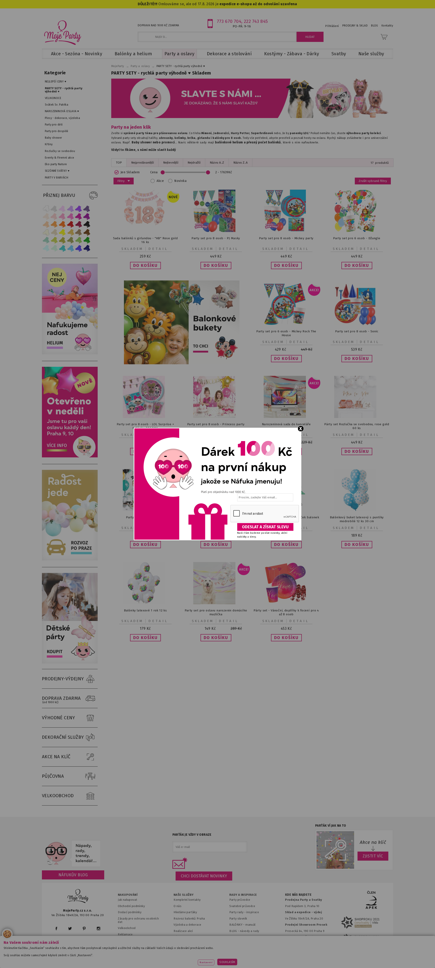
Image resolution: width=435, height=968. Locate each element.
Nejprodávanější (142, 162)
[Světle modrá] (70, 248)
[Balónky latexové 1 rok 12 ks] (145, 603)
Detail (158, 249)
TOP (119, 162)
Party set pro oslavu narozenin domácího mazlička (216, 612)
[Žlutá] (62, 232)
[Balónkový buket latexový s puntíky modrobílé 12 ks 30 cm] (356, 510)
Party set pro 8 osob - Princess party (215, 424)
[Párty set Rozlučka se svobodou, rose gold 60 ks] (356, 417)
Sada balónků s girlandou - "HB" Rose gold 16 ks (145, 240)
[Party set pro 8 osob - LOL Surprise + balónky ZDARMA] (145, 417)
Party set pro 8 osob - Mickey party (286, 238)
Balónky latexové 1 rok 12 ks (145, 610)
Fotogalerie (237, 937)
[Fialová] (70, 208)
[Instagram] (98, 928)
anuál (252, 924)
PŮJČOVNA (53, 776)
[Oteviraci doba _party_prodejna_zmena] (70, 456)
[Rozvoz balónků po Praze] (70, 559)
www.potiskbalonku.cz (305, 957)
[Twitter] (70, 928)
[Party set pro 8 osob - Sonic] (356, 324)
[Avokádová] (70, 240)
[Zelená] (86, 240)
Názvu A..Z (217, 162)
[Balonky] (70, 353)
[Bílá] (46, 208)
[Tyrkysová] (62, 248)
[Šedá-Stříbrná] (54, 208)
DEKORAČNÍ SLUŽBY (63, 737)
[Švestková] (78, 208)
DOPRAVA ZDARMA (61, 699)
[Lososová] (46, 216)
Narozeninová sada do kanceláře (286, 424)
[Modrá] (78, 248)
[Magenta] (78, 216)
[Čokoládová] (86, 232)
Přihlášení (332, 26)
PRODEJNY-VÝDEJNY (63, 678)
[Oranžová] (62, 224)
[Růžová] (62, 216)
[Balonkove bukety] (181, 322)
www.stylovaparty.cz (347, 957)
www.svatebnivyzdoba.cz (166, 957)
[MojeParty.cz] (78, 896)
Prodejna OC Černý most (303, 937)
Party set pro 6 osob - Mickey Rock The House (286, 333)
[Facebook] (56, 928)
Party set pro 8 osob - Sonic (356, 331)
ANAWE (260, 965)
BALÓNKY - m (238, 924)
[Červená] (70, 224)
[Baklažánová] (86, 216)
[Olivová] (62, 240)
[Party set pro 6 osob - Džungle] (356, 231)
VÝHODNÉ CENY (58, 717)
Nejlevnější (170, 162)
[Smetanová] (46, 232)
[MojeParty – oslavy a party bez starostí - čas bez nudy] (62, 32)
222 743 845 (256, 21)
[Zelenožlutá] (54, 240)
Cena (154, 172)
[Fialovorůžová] (86, 208)
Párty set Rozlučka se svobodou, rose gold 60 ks (356, 426)
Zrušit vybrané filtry (373, 181)
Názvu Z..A (240, 162)
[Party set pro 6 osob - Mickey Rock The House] (286, 324)
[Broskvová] (46, 224)
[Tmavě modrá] (86, 248)
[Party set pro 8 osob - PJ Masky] (216, 231)
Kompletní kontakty (187, 899)
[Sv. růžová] (54, 216)
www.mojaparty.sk (123, 957)
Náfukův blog (73, 874)
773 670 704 (229, 21)
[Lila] (62, 208)
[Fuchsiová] (70, 216)
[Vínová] (78, 224)
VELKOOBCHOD (58, 795)
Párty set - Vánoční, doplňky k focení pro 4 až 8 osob (286, 612)
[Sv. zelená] (78, 240)
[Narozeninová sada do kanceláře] (286, 417)
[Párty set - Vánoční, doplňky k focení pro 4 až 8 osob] (286, 603)
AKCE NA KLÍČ (56, 756)
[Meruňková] (54, 224)
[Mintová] (54, 248)
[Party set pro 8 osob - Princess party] (216, 417)
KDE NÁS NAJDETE (298, 895)
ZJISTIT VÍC (373, 856)
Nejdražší (194, 162)
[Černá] (86, 224)
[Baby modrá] (46, 248)
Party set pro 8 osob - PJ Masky (215, 238)
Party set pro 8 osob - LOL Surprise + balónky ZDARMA (145, 426)
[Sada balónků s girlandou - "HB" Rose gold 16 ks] (145, 231)
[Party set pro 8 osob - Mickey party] (286, 231)
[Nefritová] (46, 240)
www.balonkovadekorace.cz (256, 957)
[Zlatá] (70, 232)
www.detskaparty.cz (210, 957)
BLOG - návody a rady (244, 931)
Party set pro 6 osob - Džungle (356, 238)
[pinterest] (84, 928)
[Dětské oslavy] (70, 662)
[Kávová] (78, 232)
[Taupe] (54, 232)
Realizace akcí (183, 931)
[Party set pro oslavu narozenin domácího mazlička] (216, 603)
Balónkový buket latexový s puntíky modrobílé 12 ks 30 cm (357, 519)
